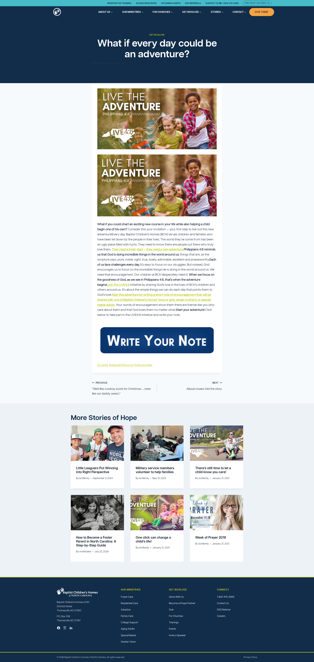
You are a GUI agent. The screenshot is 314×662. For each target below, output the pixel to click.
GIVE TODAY (262, 11)
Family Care (127, 615)
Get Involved (157, 35)
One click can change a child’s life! (153, 539)
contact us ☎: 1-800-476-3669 (222, 3)
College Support (129, 622)
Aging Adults (128, 628)
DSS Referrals (193, 3)
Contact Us (223, 603)
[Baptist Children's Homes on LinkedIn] (71, 628)
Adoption (126, 609)
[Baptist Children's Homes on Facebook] (58, 628)
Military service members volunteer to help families (155, 470)
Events (172, 628)
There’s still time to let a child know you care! (213, 470)
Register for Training (119, 3)
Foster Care (127, 596)
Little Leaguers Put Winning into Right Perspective (97, 470)
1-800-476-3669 (225, 596)
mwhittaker (85, 551)
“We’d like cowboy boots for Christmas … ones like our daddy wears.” (121, 388)
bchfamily (100, 63)
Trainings (174, 622)
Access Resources (146, 3)
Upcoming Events (171, 3)
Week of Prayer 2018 (210, 537)
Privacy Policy (250, 657)
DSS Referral (223, 609)
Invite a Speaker (177, 635)
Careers (221, 615)
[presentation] (97, 443)
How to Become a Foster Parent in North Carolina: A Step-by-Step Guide (96, 541)
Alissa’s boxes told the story (204, 386)
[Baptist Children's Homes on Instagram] (65, 628)
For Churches (176, 615)
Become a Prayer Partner (182, 603)
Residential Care (129, 603)
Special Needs (128, 635)
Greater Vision (128, 641)
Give (171, 609)
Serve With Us (176, 596)
